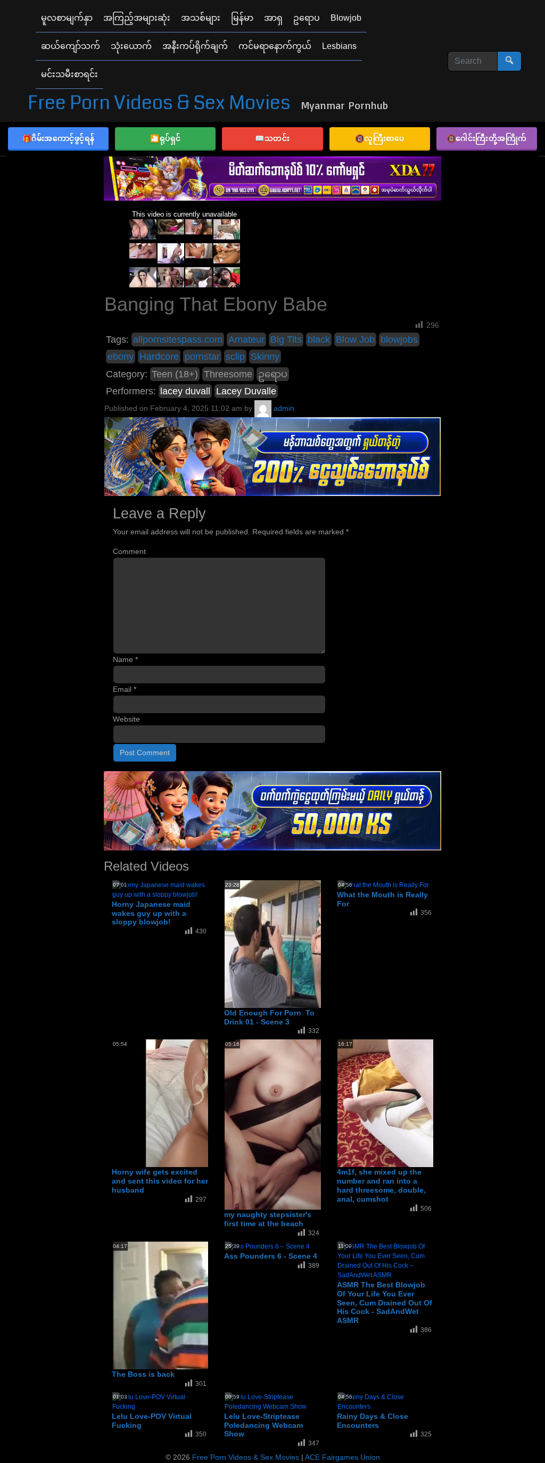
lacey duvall (185, 391)
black (319, 339)
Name (125, 659)
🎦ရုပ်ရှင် (165, 138)
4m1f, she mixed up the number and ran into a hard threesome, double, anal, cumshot (381, 1185)
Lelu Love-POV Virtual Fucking (152, 1420)
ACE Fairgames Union (342, 1457)
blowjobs (399, 339)
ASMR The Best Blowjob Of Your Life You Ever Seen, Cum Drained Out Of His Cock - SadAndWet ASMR (384, 1302)
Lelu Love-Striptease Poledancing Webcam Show (263, 1425)
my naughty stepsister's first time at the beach (267, 1219)
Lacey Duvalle (246, 391)
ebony (121, 356)
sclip (235, 356)
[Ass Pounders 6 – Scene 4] (267, 1246)
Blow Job (355, 339)
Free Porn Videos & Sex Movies (159, 103)
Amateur (246, 339)
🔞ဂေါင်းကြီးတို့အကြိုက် (487, 138)
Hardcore (159, 356)
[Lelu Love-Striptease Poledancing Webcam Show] (272, 1401)
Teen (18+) (175, 374)
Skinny (265, 356)
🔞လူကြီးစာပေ (379, 138)
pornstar (202, 356)
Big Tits (286, 339)
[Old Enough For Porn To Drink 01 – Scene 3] (309, 943)
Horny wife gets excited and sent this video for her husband (160, 1181)
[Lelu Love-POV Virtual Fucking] (160, 1401)
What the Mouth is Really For (382, 899)
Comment (129, 551)
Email (124, 689)
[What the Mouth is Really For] (383, 884)
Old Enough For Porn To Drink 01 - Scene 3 (269, 1017)
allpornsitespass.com (177, 339)
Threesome (228, 374)
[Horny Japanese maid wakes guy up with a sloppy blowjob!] (160, 889)
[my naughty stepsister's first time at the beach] (309, 1124)
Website (126, 719)
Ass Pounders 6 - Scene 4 (270, 1256)
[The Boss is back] (197, 1305)
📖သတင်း (272, 138)
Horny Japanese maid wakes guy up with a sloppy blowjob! (151, 913)
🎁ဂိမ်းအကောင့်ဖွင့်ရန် (58, 138)
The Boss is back (143, 1374)
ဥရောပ (272, 374)
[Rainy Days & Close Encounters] (385, 1401)
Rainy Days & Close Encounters (372, 1420)
